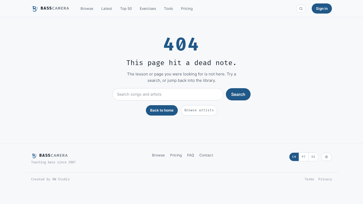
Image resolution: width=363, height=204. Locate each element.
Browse (87, 8)
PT (304, 157)
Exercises (148, 8)
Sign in (322, 8)
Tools (168, 8)
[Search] (301, 9)
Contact (206, 155)
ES (313, 157)
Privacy (325, 179)
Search (238, 94)
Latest (106, 8)
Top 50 (126, 8)
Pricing (187, 8)
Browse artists (199, 110)
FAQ (190, 155)
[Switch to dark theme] (326, 157)
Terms (309, 179)
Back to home (162, 110)
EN (294, 157)
